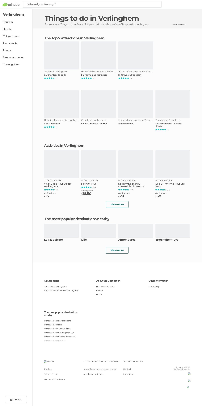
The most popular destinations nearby (76, 219)
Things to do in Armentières (57, 329)
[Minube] (11, 5)
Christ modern (52, 123)
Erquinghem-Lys (166, 240)
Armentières (126, 240)
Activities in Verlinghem (64, 145)
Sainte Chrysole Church (94, 123)
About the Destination (108, 280)
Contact (127, 369)
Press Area (128, 374)
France (99, 290)
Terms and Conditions (54, 379)
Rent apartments (13, 57)
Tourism (8, 22)
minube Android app (93, 374)
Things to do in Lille (53, 325)
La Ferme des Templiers (94, 75)
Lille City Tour (88, 184)
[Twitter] (178, 363)
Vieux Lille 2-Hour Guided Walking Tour (58, 185)
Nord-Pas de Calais (105, 286)
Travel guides (11, 64)
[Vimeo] (183, 363)
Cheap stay (153, 286)
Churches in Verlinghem (55, 286)
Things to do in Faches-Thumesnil (60, 336)
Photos (7, 50)
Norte (99, 294)
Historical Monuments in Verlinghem (61, 290)
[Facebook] (173, 363)
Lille (84, 240)
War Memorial (126, 123)
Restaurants (10, 43)
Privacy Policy (50, 374)
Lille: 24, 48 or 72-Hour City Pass (170, 185)
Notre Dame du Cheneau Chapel (168, 124)
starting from (50, 193)
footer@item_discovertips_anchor (100, 369)
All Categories (51, 280)
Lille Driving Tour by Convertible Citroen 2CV (131, 185)
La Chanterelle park (55, 75)
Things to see (11, 36)
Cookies (48, 369)
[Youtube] (188, 363)
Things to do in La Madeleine (57, 321)
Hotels (7, 29)
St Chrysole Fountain (129, 75)
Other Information (158, 280)
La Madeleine (53, 240)
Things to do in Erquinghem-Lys (59, 332)
